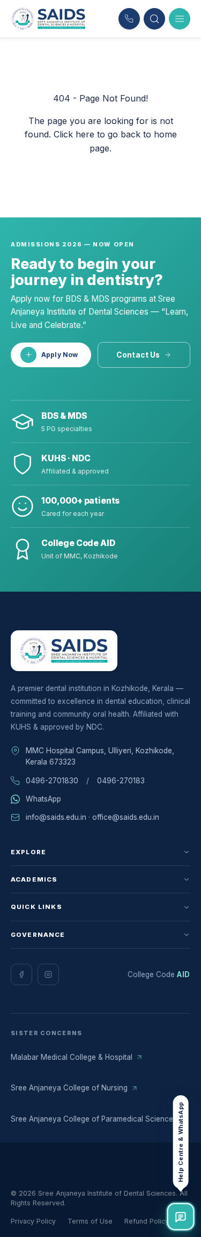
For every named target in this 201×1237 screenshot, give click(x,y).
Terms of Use (90, 1221)
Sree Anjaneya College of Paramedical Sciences (94, 1119)
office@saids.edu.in (125, 817)
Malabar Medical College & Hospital (71, 1057)
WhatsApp (43, 799)
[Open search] (154, 19)
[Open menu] (179, 19)
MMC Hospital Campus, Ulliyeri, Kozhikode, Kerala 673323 (100, 756)
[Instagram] (48, 974)
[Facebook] (21, 974)
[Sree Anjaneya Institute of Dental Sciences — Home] (48, 19)
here (85, 134)
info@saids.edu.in (56, 817)
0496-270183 (121, 780)
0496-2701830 (52, 780)
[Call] (129, 19)
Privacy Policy (33, 1221)
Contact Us (138, 355)
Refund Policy (146, 1221)
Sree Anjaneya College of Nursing (69, 1087)
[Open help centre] (181, 1217)
